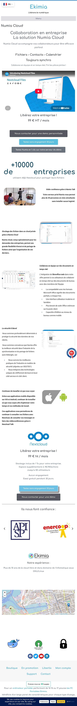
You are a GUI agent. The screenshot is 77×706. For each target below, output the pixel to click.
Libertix (46, 668)
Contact (45, 674)
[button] (4, 528)
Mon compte (63, 668)
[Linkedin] (46, 656)
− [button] (4, 595)
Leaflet (56, 614)
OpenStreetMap (64, 614)
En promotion (29, 668)
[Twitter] (35, 656)
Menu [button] (38, 18)
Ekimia (38, 7)
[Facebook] (30, 656)
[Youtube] (41, 656)
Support (32, 674)
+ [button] (4, 592)
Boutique (11, 668)
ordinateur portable (23, 688)
